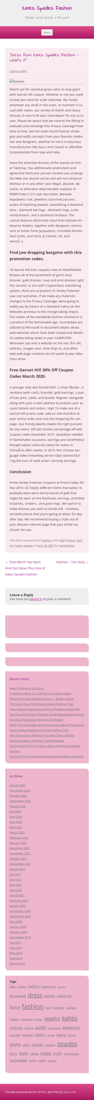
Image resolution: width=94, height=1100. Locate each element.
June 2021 (16, 880)
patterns (71, 1027)
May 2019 (16, 953)
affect (13, 986)
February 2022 (19, 838)
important (27, 1019)
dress (71, 540)
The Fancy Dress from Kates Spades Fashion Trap (41, 704)
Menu (47, 32)
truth (57, 1053)
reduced (27, 1035)
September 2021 (20, 864)
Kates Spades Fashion (47, 8)
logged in (35, 599)
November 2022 (20, 790)
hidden (14, 1019)
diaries (62, 986)
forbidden (58, 1007)
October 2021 (18, 859)
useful (42, 1060)
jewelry (52, 1018)
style (23, 1053)
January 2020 (18, 927)
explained (64, 996)
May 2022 (16, 822)
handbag (71, 1007)
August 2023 (18, 785)
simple (37, 1044)
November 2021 (20, 853)
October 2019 (18, 932)
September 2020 (20, 916)
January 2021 (18, 906)
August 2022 (18, 806)
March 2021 (17, 895)
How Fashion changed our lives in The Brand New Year (45, 709)
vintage (52, 1060)
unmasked (18, 1060)
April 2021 (16, 890)
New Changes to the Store (27, 688)
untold (32, 1060)
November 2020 (20, 911)
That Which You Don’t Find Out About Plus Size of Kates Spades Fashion (25, 568)
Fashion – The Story (72, 562)
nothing (28, 1028)
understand (71, 1054)
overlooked (54, 1028)
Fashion (47, 540)
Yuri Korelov (67, 545)
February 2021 (19, 901)
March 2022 (17, 832)
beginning (48, 986)
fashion (33, 1006)
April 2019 (16, 958)
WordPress (39, 1092)
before (33, 986)
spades (28, 545)
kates (18, 545)
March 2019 (17, 963)
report (40, 1034)
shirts (15, 1044)
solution (50, 1045)
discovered (18, 996)
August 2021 (18, 869)
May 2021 (16, 885)
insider (38, 1019)
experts (49, 996)
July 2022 (15, 811)
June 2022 (16, 817)
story (13, 1053)
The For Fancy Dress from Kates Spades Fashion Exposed (46, 756)
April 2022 (16, 827)
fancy (15, 1007)
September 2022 (20, 801)
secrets (72, 1035)
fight (47, 1007)
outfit (40, 1027)
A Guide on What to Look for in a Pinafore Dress (40, 693)
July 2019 (15, 942)
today (46, 1053)
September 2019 (20, 937)
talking (34, 1054)
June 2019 (16, 948)
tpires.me (70, 1092)
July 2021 (15, 874)
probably (15, 1035)
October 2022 (18, 796)
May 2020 (16, 921)
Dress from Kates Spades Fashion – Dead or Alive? (42, 699)
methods (16, 1028)
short (26, 1045)
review (51, 1035)
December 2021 (20, 848)
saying (61, 1034)
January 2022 (18, 843)
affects (22, 986)
